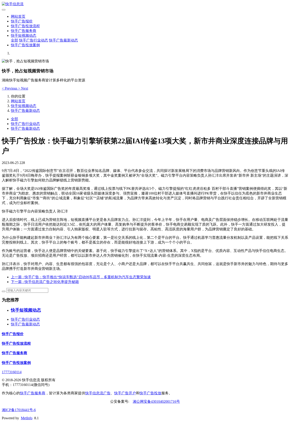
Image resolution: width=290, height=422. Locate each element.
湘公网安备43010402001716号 (156, 401)
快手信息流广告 (98, 393)
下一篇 (45, 282)
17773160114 (12, 372)
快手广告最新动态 (63, 40)
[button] (10, 88)
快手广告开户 (125, 393)
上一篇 (81, 277)
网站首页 (18, 16)
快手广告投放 (150, 393)
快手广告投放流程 (25, 26)
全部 (14, 40)
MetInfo (26, 418)
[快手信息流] (145, 4)
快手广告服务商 (23, 31)
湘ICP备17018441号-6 (19, 410)
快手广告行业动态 (33, 40)
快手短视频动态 (23, 35)
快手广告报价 (22, 21)
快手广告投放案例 (25, 45)
